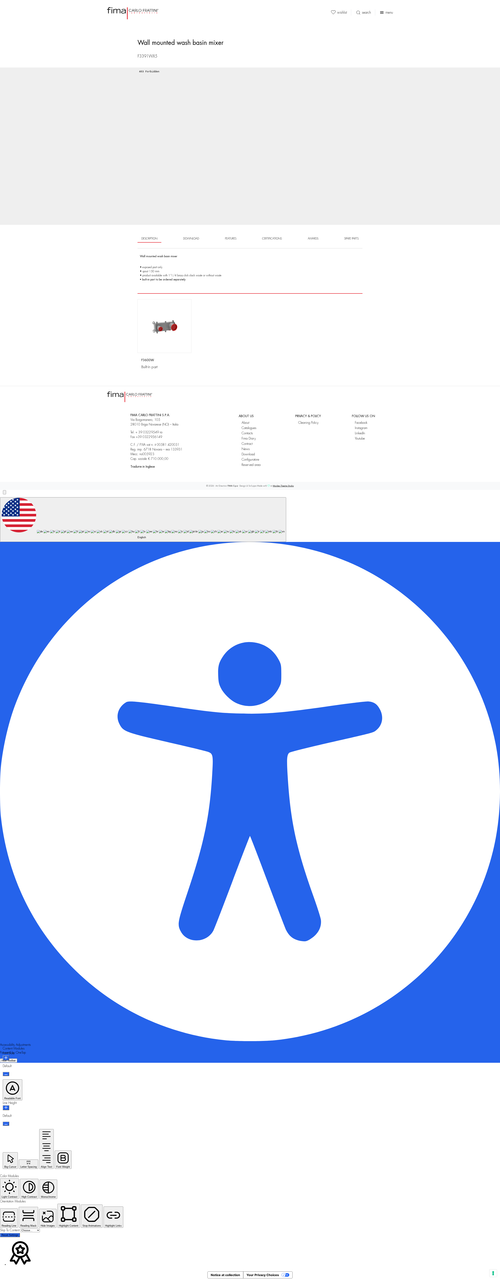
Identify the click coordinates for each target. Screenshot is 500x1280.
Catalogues (249, 428)
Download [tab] (191, 238)
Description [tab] (149, 238)
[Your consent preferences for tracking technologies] (493, 1273)
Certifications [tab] (272, 238)
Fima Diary (249, 438)
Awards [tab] (313, 238)
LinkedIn (360, 433)
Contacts (247, 433)
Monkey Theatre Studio (283, 486)
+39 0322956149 (149, 437)
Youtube (360, 438)
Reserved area (251, 464)
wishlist (342, 12)
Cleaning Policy (308, 422)
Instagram (361, 428)
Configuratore (250, 459)
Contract (247, 443)
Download (248, 454)
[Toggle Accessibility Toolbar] (4, 492)
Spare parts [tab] (351, 238)
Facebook (361, 422)
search (366, 12)
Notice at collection (225, 1275)
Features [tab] (230, 238)
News (246, 449)
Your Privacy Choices (262, 1275)
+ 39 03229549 (147, 432)
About (245, 422)
